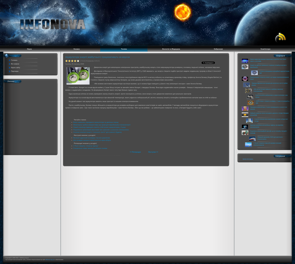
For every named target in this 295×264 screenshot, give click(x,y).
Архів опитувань (248, 159)
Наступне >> (153, 152)
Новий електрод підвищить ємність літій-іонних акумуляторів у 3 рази (99, 127)
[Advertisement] (23, 118)
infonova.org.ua (49, 259)
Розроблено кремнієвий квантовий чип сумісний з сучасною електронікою (101, 130)
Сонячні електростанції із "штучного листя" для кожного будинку (97, 132)
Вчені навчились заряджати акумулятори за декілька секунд (95, 122)
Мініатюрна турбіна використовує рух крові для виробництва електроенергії (101, 125)
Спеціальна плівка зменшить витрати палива (90, 148)
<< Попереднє (135, 152)
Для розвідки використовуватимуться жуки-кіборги (92, 140)
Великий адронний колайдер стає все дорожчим (91, 138)
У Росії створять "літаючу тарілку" (85, 146)
